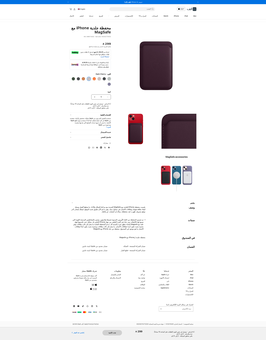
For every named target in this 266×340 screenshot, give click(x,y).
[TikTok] (83, 306)
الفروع (143, 281)
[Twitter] (105, 147)
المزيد (109, 127)
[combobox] (132, 9)
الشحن (101, 46)
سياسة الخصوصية (139, 288)
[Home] (191, 9)
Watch (191, 284)
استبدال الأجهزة (164, 278)
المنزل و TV (189, 291)
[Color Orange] (94, 78)
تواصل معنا (141, 278)
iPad (191, 278)
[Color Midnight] (78, 78)
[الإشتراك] (161, 309)
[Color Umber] (99, 78)
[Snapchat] (87, 306)
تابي (168, 281)
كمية (109, 92)
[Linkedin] (101, 147)
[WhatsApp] (89, 147)
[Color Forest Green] (109, 78)
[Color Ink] (104, 78)
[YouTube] (78, 306)
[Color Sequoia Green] (73, 78)
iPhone (190, 281)
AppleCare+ (165, 288)
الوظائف (142, 284)
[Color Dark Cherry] (89, 79)
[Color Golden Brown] (83, 78)
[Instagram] (92, 306)
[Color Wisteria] (109, 84)
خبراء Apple (165, 274)
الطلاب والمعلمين (164, 284)
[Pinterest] (97, 147)
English (82, 9)
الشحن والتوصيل (116, 274)
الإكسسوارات (189, 294)
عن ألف (142, 274)
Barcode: (98, 36)
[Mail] (93, 147)
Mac (191, 274)
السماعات (190, 288)
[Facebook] (109, 147)
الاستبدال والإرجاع (115, 278)
